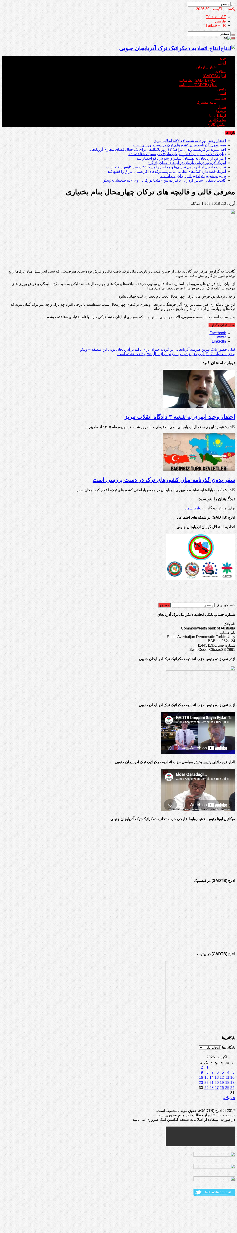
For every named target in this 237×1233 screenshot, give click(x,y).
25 (227, 1088)
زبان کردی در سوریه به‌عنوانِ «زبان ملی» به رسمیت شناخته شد (177, 154)
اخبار (222, 63)
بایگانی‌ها (228, 1047)
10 (232, 1077)
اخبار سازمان (206, 67)
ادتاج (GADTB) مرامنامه (198, 85)
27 (217, 1088)
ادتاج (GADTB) (214, 76)
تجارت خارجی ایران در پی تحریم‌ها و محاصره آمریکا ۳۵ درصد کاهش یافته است (166, 167)
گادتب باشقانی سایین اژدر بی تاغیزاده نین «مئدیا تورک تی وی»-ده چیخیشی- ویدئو (164, 180)
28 (211, 1088)
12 (222, 1077)
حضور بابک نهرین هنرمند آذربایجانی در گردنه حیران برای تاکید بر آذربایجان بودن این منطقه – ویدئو (157, 349)
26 (222, 1088)
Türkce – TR (216, 25)
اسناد (222, 94)
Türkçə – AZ (216, 17)
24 (232, 1088)
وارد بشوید (193, 508)
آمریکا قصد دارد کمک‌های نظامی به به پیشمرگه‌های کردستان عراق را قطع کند (166, 171)
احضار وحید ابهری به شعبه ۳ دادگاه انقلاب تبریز (190, 141)
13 (217, 1077)
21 (211, 1083)
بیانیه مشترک (206, 102)
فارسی (220, 21)
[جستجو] (233, 5)
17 (232, 1083)
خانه (222, 58)
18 (227, 1083)
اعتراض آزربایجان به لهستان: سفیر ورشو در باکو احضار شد (181, 158)
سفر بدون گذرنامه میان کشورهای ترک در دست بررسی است (179, 145)
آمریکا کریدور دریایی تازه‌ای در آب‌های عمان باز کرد (187, 163)
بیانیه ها (220, 98)
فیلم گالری (217, 120)
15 (206, 1077)
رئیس (221, 89)
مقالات (220, 72)
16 (201, 1077)
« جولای (229, 1098)
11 (227, 1077)
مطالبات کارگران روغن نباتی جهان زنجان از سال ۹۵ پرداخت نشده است (176, 354)
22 (206, 1083)
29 (206, 1088)
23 (201, 1083)
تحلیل (222, 107)
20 (217, 1083)
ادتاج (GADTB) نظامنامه (198, 80)
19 (222, 1083)
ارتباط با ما (217, 116)
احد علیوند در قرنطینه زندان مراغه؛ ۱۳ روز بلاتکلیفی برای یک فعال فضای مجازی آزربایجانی (157, 149)
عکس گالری (216, 124)
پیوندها (221, 111)
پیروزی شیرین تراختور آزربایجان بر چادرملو (193, 176)
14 (211, 1077)
